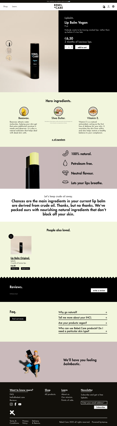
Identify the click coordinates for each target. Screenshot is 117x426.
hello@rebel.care (17, 397)
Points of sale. (67, 400)
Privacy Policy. (25, 422)
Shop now (15, 268)
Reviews (13, 400)
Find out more (17, 319)
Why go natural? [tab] (67, 312)
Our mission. (67, 397)
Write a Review (99, 290)
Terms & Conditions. (15, 422)
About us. (65, 394)
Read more (25, 268)
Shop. (5, 6)
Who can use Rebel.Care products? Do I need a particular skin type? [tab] (80, 330)
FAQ (12, 394)
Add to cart (82, 47)
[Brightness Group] (104, 422)
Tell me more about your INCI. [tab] (75, 317)
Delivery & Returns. (36, 422)
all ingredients (59, 139)
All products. (50, 394)
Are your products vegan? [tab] (72, 322)
